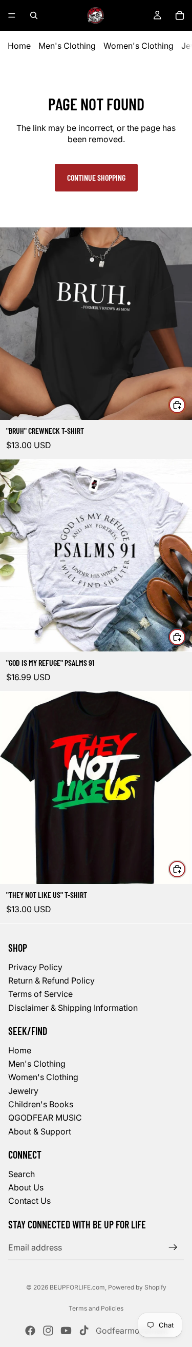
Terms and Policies (96, 1308)
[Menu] (12, 15)
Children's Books (40, 1104)
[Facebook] (30, 1330)
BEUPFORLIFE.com (77, 1287)
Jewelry (23, 1091)
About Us (26, 1187)
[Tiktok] (84, 1330)
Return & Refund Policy (51, 980)
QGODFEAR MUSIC (45, 1117)
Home (19, 46)
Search (21, 1174)
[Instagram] (48, 1330)
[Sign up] (173, 1247)
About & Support (39, 1131)
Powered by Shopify (137, 1287)
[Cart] (179, 15)
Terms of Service (40, 994)
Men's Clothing (67, 46)
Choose (185, 405)
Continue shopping (96, 177)
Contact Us (29, 1201)
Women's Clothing (138, 46)
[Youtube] (66, 1330)
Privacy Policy (35, 966)
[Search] (34, 15)
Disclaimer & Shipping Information (73, 1008)
